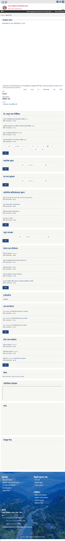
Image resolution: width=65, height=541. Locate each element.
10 (32, 146)
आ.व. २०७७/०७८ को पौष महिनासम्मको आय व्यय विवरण (15, 325)
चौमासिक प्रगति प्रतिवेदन (41, 498)
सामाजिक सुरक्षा (38, 482)
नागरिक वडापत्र (39, 485)
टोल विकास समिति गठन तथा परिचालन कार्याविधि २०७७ (14, 139)
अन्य (6, 153)
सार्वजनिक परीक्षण (39, 503)
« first (8, 146)
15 (57, 146)
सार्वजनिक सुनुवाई (39, 500)
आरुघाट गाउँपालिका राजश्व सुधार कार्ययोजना (12, 274)
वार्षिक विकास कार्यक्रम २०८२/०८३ (10, 351)
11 (38, 146)
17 (27, 149)
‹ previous (17, 146)
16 (21, 149)
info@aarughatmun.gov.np (24, 527)
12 (43, 146)
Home (2, 15)
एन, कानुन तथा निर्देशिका (8, 485)
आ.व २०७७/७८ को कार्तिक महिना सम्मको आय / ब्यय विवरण (15, 311)
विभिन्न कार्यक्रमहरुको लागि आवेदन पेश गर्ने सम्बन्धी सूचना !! (35, 11)
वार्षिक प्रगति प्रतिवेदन (40, 495)
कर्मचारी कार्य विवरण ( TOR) (9, 267)
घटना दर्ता (37, 480)
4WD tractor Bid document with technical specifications (17, 197)
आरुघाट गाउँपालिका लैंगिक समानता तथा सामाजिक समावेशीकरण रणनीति (18, 281)
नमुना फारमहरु (5, 97)
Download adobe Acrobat (50, 85)
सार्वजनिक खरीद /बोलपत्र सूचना (10, 482)
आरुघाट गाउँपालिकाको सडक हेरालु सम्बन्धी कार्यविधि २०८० (15, 119)
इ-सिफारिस (5, 299)
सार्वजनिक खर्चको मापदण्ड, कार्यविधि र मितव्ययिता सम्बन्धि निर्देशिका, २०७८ (19, 126)
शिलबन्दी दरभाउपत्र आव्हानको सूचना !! (11, 211)
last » (43, 149)
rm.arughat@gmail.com (9, 527)
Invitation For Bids (8, 218)
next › (36, 149)
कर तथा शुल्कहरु (6, 488)
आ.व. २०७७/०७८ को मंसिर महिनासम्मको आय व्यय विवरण (15, 318)
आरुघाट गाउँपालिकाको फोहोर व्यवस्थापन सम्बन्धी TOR (14, 260)
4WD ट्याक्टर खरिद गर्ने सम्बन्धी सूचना (11, 204)
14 (52, 146)
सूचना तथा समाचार (7, 480)
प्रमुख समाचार (6, 490)
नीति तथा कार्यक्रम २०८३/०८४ (10, 253)
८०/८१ (4, 102)
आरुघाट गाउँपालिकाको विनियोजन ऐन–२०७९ (12, 132)
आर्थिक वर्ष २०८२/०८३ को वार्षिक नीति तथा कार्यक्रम (14, 358)
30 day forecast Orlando (17, 376)
